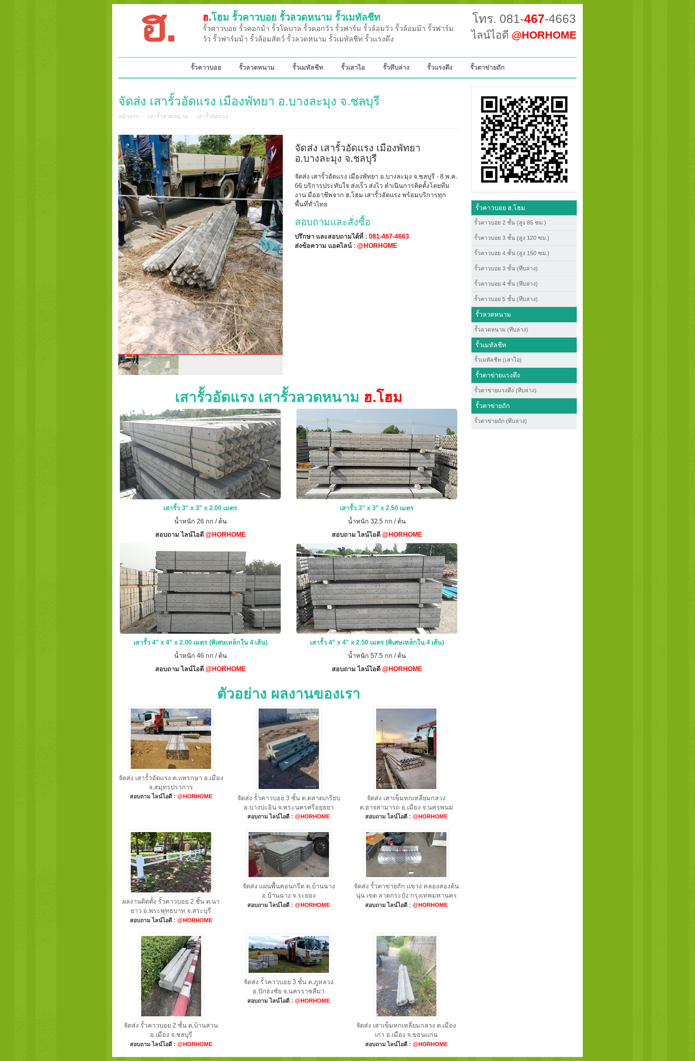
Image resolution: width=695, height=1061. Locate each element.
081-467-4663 (389, 236)
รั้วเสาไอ (353, 67)
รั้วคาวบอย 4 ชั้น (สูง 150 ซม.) (511, 253)
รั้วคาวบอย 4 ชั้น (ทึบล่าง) (506, 283)
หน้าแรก (128, 116)
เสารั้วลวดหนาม (168, 116)
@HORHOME (377, 245)
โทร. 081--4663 (524, 18)
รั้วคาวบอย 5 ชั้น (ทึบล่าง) (506, 299)
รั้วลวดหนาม (257, 67)
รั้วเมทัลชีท (307, 67)
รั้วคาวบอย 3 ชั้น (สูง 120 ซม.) (511, 238)
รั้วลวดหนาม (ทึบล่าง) (501, 329)
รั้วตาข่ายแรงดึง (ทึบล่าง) (505, 390)
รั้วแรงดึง (439, 67)
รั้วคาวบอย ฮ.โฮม (500, 207)
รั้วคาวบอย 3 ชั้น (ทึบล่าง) (506, 268)
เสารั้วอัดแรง (212, 116)
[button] (524, 139)
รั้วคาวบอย (206, 67)
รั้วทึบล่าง (396, 67)
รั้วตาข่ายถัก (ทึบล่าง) (500, 421)
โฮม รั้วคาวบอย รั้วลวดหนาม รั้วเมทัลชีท (291, 17)
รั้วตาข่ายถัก (487, 67)
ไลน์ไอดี (523, 35)
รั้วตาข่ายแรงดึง (497, 375)
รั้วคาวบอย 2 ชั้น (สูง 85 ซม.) (510, 222)
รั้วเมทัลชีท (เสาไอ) (498, 359)
